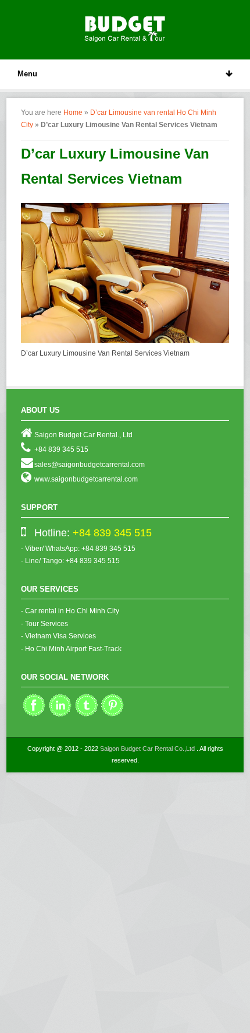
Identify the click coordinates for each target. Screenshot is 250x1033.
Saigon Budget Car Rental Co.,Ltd (147, 748)
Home (73, 112)
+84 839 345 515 (112, 533)
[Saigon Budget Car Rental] (125, 27)
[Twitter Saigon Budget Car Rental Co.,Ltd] (86, 715)
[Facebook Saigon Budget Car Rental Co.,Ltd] (34, 715)
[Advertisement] (125, 903)
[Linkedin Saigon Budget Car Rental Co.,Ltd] (60, 715)
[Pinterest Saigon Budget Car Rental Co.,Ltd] (112, 715)
